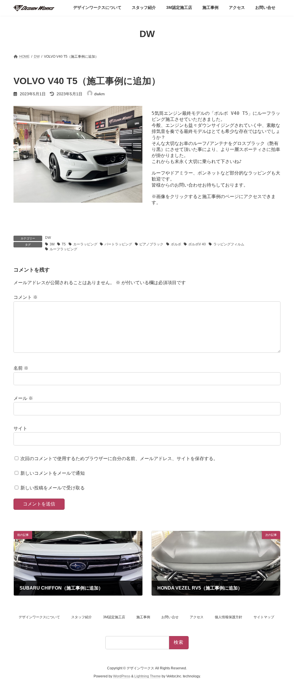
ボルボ (176, 244)
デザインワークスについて (39, 617)
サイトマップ (264, 617)
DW (48, 238)
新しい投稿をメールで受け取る (52, 487)
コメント (25, 297)
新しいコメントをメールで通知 (52, 473)
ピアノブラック (151, 244)
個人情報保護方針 (228, 617)
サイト (20, 428)
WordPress (121, 676)
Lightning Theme (147, 676)
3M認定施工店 (114, 617)
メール (23, 398)
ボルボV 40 (197, 244)
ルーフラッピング (63, 249)
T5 (64, 244)
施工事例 (143, 617)
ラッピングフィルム (228, 244)
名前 (20, 368)
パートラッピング (118, 244)
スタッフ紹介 (81, 617)
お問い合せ (170, 617)
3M (52, 244)
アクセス (197, 617)
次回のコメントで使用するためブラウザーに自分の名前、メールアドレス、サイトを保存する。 (119, 458)
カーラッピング (85, 244)
